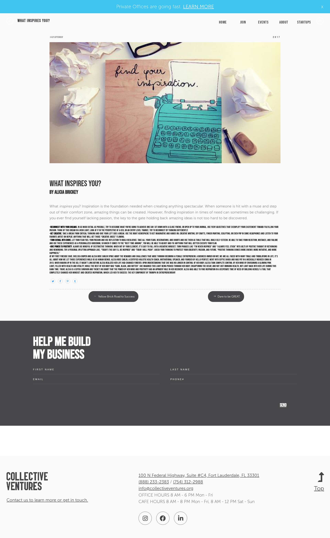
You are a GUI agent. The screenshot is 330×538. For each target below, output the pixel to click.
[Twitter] (53, 281)
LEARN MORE (198, 6)
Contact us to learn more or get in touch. (47, 500)
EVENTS (263, 22)
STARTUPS (304, 22)
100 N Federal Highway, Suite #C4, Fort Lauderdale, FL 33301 (199, 475)
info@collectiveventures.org (166, 488)
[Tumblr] (75, 281)
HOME (223, 22)
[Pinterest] (68, 281)
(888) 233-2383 (154, 481)
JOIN (243, 22)
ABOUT (283, 22)
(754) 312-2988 (188, 481)
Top (319, 488)
